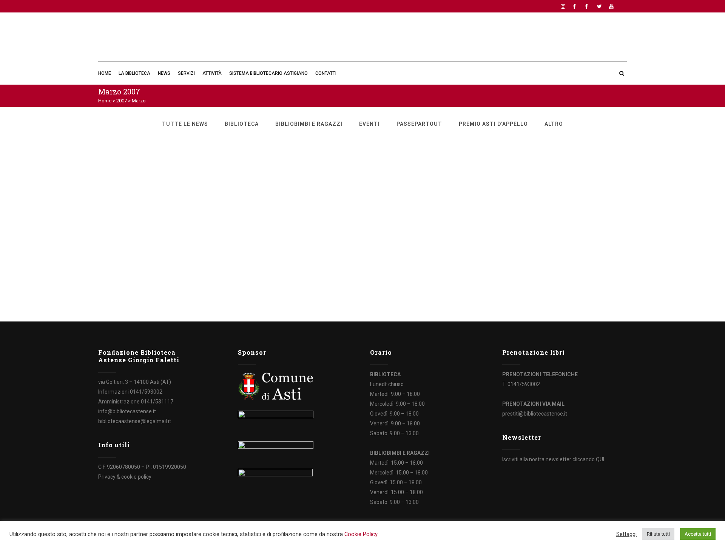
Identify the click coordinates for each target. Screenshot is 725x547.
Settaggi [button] (626, 534)
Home (104, 101)
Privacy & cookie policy (124, 477)
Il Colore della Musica (465, 251)
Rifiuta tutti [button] (658, 534)
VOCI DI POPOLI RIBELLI (470, 153)
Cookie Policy (361, 534)
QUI (600, 459)
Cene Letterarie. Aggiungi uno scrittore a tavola (333, 210)
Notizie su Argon (127, 153)
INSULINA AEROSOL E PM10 (147, 206)
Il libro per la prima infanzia (312, 153)
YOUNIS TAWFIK (457, 206)
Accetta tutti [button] (698, 534)
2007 (121, 101)
